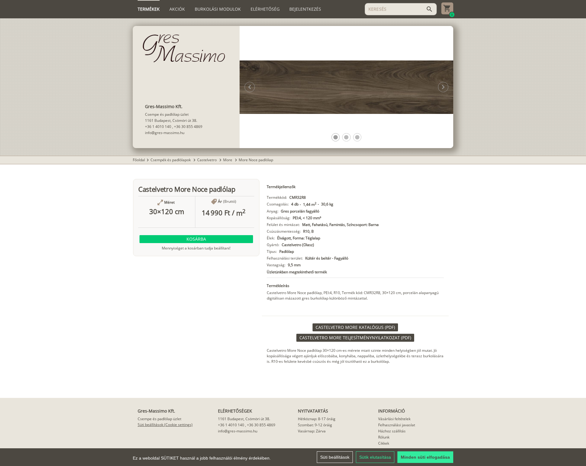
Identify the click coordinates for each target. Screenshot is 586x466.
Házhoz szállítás (392, 431)
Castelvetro (207, 159)
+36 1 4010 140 (158, 126)
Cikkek (383, 443)
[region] (293, 457)
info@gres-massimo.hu (164, 132)
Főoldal (139, 159)
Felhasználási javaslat (396, 425)
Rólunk (383, 437)
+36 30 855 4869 (188, 126)
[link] (355, 327)
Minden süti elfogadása (425, 457)
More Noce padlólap (256, 159)
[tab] (149, 9)
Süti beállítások (334, 457)
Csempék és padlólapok (171, 159)
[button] (335, 137)
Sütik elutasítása (375, 457)
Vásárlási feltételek (394, 418)
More (228, 159)
